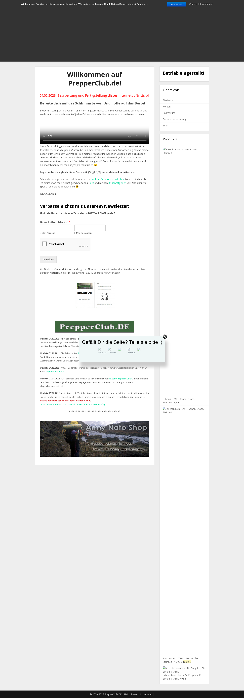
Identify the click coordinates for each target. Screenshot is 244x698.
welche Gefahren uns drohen (108, 179)
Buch (91, 182)
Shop (165, 125)
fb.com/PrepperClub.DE (121, 378)
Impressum (169, 112)
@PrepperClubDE (56, 371)
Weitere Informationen (201, 4)
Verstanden (177, 4)
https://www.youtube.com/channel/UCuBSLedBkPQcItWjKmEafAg (72, 404)
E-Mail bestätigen (83, 233)
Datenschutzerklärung (174, 119)
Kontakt (167, 106)
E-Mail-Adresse (47, 233)
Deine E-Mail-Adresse (55, 222)
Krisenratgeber (117, 182)
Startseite (168, 100)
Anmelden (48, 259)
